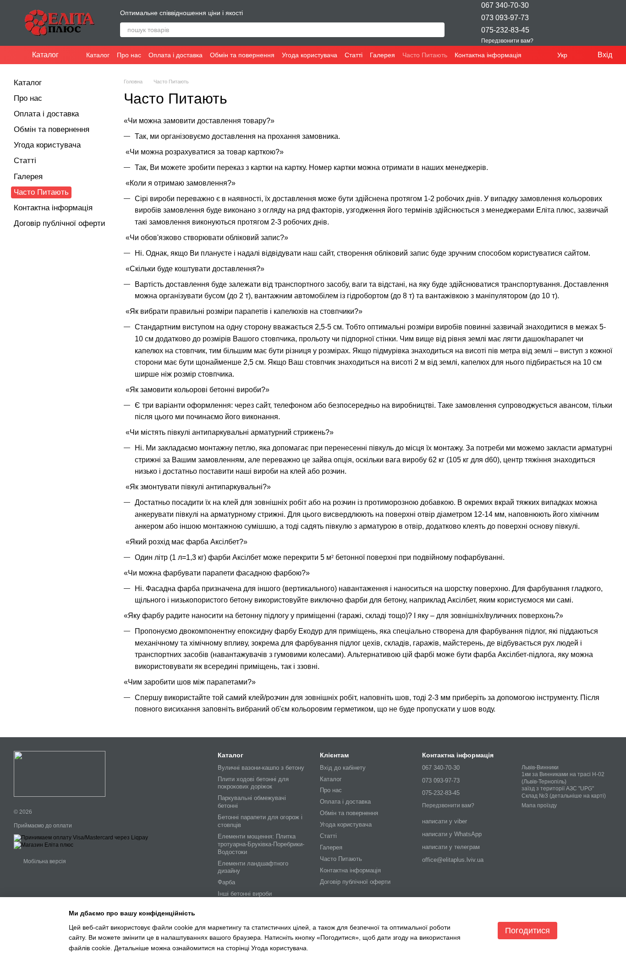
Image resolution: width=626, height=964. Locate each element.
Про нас (129, 55)
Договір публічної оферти (59, 223)
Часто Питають (424, 55)
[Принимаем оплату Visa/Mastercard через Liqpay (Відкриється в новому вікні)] (81, 837)
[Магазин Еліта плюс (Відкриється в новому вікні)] (43, 845)
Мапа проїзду (539, 805)
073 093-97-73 (505, 18)
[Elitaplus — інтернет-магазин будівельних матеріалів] (59, 774)
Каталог (98, 55)
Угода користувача (309, 55)
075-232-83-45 (505, 30)
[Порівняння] (581, 23)
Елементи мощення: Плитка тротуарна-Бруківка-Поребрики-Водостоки (261, 844)
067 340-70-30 (505, 5)
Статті (353, 55)
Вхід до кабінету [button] (343, 767)
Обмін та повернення (242, 55)
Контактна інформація (488, 55)
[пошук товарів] (437, 29)
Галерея (382, 55)
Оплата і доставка (175, 55)
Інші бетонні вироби (245, 893)
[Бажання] (557, 23)
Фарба (226, 882)
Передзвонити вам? (507, 41)
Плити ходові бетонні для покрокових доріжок (253, 783)
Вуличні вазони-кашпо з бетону (261, 767)
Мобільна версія (44, 861)
